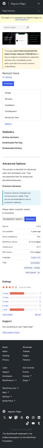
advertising (28, 268)
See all (38, 314)
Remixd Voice (10, 73)
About (5, 347)
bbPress (7, 396)
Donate (27, 376)
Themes (26, 351)
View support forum (11, 332)
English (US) (36, 257)
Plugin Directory (8, 11)
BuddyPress (8, 401)
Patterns (26, 360)
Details (8, 93)
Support (8, 124)
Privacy (5, 360)
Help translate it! (21, 19)
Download (8, 84)
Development (11, 111)
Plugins (26, 355)
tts (39, 272)
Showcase (27, 347)
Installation (9, 105)
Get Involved (28, 368)
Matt (5, 392)
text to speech (31, 272)
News (4, 351)
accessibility (35, 263)
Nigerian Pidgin (14, 411)
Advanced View (12, 117)
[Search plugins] (27, 27)
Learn (4, 368)
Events (26, 372)
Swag (26, 380)
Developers (7, 376)
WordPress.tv (9, 380)
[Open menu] (39, 3)
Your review (7, 314)
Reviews (8, 99)
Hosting (5, 355)
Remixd (8, 77)
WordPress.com (10, 388)
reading (37, 268)
